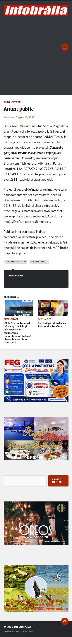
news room (15, 275)
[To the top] (64, 621)
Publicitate (12, 102)
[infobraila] (36, 10)
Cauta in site (57, 481)
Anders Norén (24, 631)
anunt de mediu (16, 261)
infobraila (22, 626)
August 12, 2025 (25, 117)
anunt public (39, 261)
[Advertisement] (36, 53)
